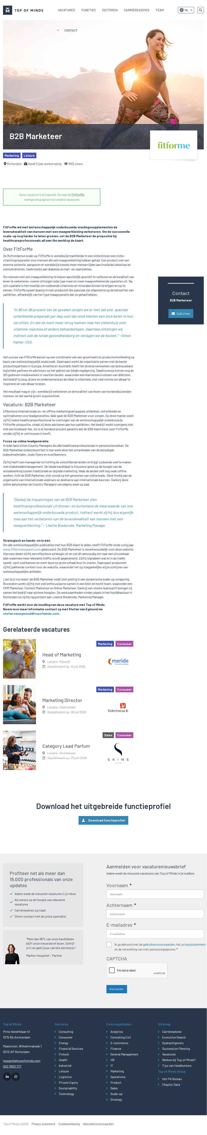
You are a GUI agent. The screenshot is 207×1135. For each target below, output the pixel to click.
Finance (115, 1048)
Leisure (64, 1071)
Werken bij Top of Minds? (179, 1060)
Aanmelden (116, 989)
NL (187, 10)
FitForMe (78, 194)
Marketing (117, 1071)
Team (160, 10)
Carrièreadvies (136, 10)
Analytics (116, 1031)
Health (63, 1060)
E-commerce (119, 1043)
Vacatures (66, 10)
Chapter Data (171, 1084)
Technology (66, 1094)
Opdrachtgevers (173, 1043)
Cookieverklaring (69, 1124)
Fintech (64, 1054)
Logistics (65, 1077)
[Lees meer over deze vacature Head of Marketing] (69, 658)
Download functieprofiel (106, 820)
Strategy (116, 1099)
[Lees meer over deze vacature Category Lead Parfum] (69, 750)
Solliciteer (183, 313)
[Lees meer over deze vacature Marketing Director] (69, 704)
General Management (124, 1054)
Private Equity (68, 1082)
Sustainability (68, 1088)
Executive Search (174, 1037)
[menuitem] (66, 10)
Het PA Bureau (172, 1079)
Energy (63, 1043)
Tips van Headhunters (176, 1065)
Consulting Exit (120, 1037)
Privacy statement (43, 1124)
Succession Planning (176, 1048)
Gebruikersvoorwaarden (98, 1124)
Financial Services (71, 1048)
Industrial (65, 1065)
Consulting (66, 1031)
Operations (117, 1077)
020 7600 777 (12, 1066)
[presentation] (137, 971)
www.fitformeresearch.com (22, 549)
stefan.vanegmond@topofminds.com (31, 613)
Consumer (66, 1037)
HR (112, 1060)
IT (111, 1065)
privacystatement (193, 944)
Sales (114, 1088)
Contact (71, 30)
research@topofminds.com (21, 1061)
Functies (88, 10)
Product (115, 1082)
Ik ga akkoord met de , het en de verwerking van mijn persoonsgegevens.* (160, 946)
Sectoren (110, 10)
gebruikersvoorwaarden (159, 944)
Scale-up (116, 1094)
